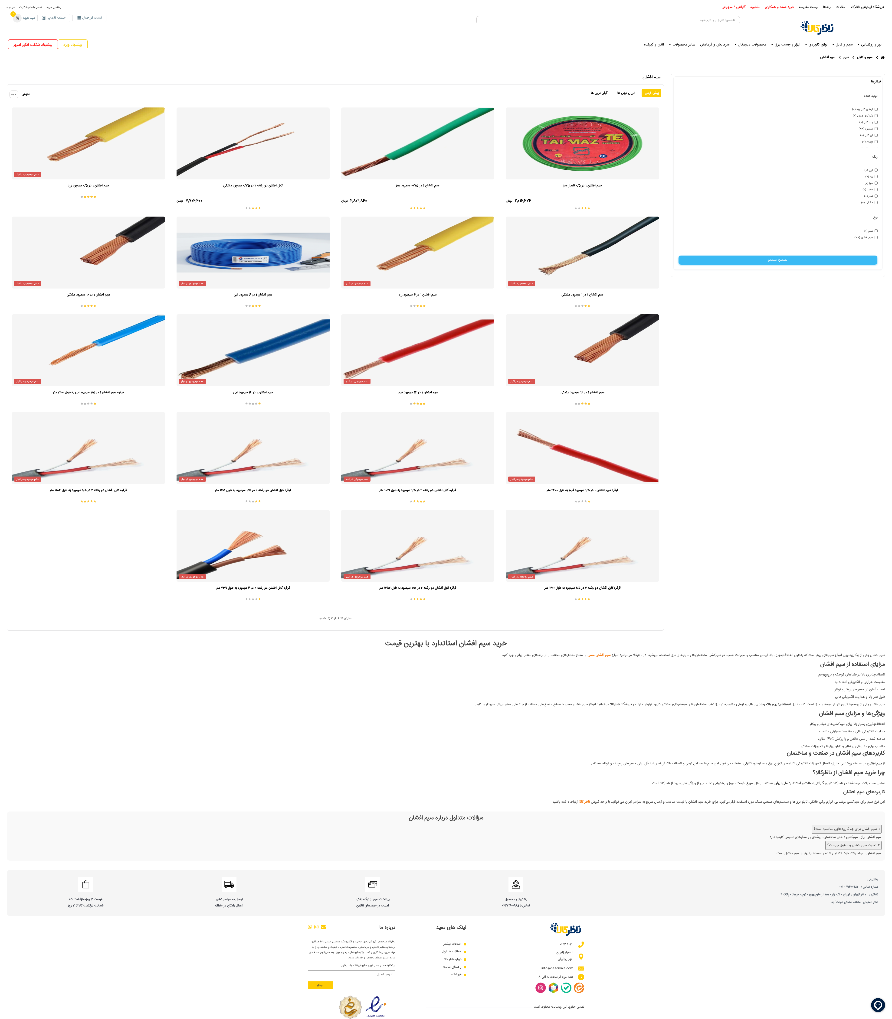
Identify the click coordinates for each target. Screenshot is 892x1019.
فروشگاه (456, 974)
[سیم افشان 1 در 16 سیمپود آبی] (253, 350)
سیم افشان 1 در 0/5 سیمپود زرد (88, 185)
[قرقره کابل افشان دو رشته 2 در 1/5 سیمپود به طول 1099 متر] (417, 448)
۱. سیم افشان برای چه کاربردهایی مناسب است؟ (846, 829)
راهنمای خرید (53, 7)
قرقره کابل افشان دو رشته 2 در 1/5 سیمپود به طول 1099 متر (417, 490)
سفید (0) (867, 189)
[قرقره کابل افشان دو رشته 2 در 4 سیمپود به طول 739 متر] (253, 546)
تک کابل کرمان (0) (863, 116)
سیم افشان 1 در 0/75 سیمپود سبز (417, 185)
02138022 (566, 944)
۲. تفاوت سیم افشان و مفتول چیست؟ (853, 845)
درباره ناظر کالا (453, 959)
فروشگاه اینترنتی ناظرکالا (867, 7)
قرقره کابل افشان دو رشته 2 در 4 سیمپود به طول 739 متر (253, 588)
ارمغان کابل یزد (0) (862, 109)
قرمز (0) (868, 196)
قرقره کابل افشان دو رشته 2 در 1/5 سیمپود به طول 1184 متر (88, 490)
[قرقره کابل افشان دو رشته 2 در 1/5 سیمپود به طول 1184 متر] (88, 448)
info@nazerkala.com (557, 968)
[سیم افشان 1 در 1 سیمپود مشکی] (582, 253)
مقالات (841, 7)
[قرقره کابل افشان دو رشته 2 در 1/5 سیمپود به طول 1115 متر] (253, 448)
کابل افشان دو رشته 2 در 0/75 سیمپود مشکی (253, 185)
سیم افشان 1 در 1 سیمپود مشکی (582, 295)
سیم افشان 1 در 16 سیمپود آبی (253, 392)
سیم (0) (868, 231)
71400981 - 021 (848, 886)
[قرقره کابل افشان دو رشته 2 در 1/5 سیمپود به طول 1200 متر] (582, 546)
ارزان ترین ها (626, 93)
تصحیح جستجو (777, 260)
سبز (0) (869, 183)
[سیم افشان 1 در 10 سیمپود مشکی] (88, 253)
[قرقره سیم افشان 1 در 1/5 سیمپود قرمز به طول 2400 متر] (582, 448)
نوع (875, 217)
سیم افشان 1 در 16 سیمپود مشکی (582, 392)
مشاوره (755, 7)
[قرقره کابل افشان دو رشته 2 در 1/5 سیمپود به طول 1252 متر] (417, 546)
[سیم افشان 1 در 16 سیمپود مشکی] (582, 350)
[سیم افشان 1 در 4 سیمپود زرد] (417, 253)
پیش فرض (651, 93)
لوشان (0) (867, 142)
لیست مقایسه (808, 7)
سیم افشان (827, 57)
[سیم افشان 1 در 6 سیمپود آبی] (253, 253)
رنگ (875, 156)
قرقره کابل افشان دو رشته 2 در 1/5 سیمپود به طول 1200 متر (582, 588)
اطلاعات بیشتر (452, 944)
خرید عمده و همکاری (779, 7)
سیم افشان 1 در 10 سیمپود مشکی (88, 295)
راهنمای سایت (452, 967)
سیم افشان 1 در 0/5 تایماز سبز (582, 185)
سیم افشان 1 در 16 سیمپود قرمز (417, 392)
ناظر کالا (584, 802)
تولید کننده (871, 96)
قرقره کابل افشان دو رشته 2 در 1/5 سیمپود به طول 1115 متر (253, 490)
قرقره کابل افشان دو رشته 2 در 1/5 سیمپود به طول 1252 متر (417, 588)
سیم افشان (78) (863, 237)
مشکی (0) (867, 202)
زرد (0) (869, 176)
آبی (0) (868, 170)
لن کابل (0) (866, 135)
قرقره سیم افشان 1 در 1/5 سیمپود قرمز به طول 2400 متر (582, 490)
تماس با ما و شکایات (30, 7)
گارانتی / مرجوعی (733, 7)
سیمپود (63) (866, 129)
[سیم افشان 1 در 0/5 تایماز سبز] (582, 143)
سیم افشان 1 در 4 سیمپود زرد (418, 295)
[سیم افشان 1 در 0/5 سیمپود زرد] (88, 143)
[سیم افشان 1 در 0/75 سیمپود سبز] (417, 143)
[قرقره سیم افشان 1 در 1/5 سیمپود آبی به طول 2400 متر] (88, 350)
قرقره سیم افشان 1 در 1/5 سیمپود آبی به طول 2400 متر (88, 392)
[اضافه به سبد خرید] (511, 112)
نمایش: (25, 94)
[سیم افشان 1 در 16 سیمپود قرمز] (417, 350)
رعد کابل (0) (866, 122)
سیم (846, 57)
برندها (827, 7)
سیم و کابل (864, 57)
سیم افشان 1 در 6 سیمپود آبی (253, 295)
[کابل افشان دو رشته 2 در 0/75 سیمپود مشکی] (253, 143)
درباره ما (10, 7)
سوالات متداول (452, 951)
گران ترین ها (599, 93)
